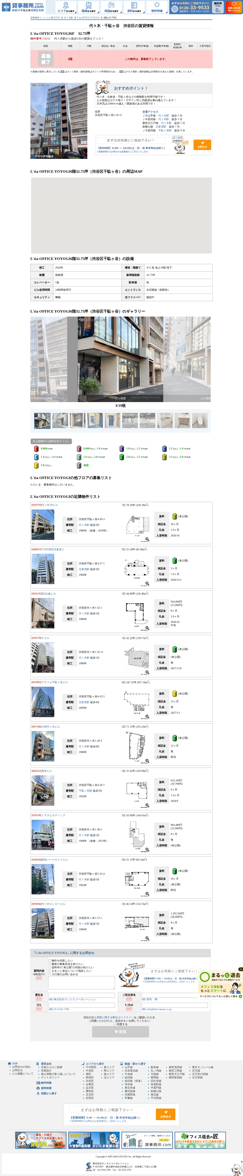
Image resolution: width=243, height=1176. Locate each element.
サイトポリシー (50, 1077)
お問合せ (153, 144)
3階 (123, 593)
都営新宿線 (175, 1077)
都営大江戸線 (177, 1074)
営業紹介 (46, 1070)
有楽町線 (156, 1084)
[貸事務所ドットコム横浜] (40, 1148)
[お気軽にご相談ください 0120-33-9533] (190, 7)
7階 (123, 505)
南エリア (109, 1074)
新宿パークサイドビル (54, 859)
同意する (122, 1024)
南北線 (155, 1094)
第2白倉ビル (48, 593)
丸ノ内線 (156, 1070)
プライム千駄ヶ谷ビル (54, 682)
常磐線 (129, 1098)
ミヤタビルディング (53, 815)
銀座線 (155, 1067)
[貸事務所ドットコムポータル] (147, 1148)
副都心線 (156, 1091)
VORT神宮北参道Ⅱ (52, 549)
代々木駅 (68, 17)
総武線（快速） (134, 1080)
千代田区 (91, 1067)
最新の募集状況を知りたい (67, 964)
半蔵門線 (156, 1087)
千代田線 (156, 1098)
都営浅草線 (175, 1067)
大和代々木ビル (50, 726)
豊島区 (90, 1091)
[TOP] (23, 7)
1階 (123, 904)
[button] (35, 359)
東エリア (109, 1067)
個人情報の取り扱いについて (58, 1074)
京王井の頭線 (200, 1074)
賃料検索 (46, 1088)
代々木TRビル (49, 505)
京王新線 (197, 1077)
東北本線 (130, 1087)
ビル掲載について (22, 1073)
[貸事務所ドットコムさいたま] (94, 1148)
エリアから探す (95, 1063)
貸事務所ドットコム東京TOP (45, 17)
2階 (123, 726)
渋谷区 (90, 1080)
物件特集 (46, 1082)
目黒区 (90, 1098)
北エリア (109, 1077)
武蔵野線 (130, 1094)
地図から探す (49, 1093)
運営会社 (46, 1063)
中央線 (129, 1074)
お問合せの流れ (21, 1066)
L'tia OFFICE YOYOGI (88, 17)
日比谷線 (156, 1080)
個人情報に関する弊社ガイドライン (112, 1017)
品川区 (90, 1087)
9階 (123, 549)
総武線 (129, 1077)
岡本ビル (46, 771)
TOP (15, 1063)
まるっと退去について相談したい (71, 970)
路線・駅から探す (135, 1063)
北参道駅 (161, 126)
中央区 (90, 1070)
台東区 (90, 1084)
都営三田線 (175, 1070)
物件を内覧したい (62, 960)
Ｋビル (45, 638)
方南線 (155, 1074)
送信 (122, 1031)
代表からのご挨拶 (51, 1067)
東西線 (155, 1077)
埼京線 (129, 1084)
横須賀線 (130, 1091)
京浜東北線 (131, 1070)
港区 (88, 1074)
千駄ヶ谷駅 (165, 130)
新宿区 (90, 1077)
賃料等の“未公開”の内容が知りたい (72, 967)
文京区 (90, 1094)
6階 (123, 682)
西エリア (109, 1070)
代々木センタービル (53, 904)
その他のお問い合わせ (64, 974)
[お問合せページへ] (165, 1119)
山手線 (129, 1067)
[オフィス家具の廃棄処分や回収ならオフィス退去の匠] (200, 1148)
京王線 (196, 1070)
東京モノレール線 (202, 1067)
